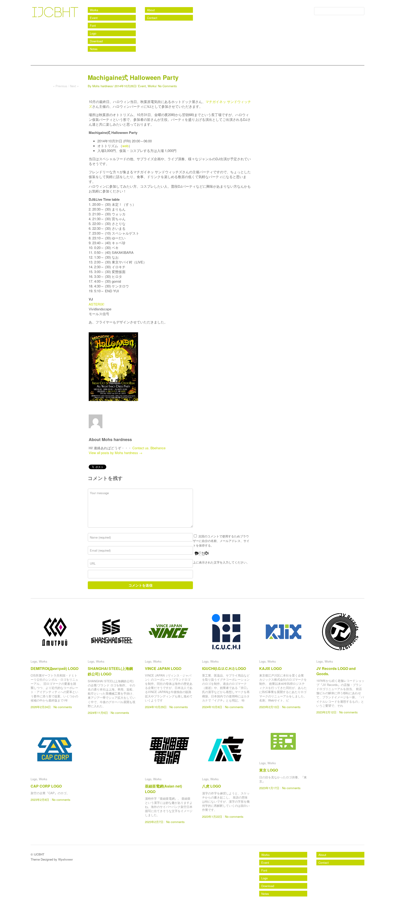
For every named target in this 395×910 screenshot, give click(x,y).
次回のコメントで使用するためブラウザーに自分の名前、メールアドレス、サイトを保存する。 (221, 540)
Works (94, 10)
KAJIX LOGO (270, 668)
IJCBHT (40, 22)
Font (93, 25)
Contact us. (140, 447)
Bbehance (157, 447)
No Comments (167, 86)
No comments (62, 707)
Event (94, 18)
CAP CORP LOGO (46, 786)
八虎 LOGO (211, 786)
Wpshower (65, 859)
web (125, 145)
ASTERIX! (96, 304)
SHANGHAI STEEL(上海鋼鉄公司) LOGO (110, 671)
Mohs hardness (102, 86)
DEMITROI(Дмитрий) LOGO (54, 668)
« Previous (60, 86)
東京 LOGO (268, 770)
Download (96, 41)
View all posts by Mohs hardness (115, 452)
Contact (152, 18)
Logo (93, 33)
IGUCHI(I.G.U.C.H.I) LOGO (224, 668)
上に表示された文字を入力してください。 (221, 562)
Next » (74, 86)
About (151, 10)
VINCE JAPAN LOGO (163, 668)
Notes (94, 49)
